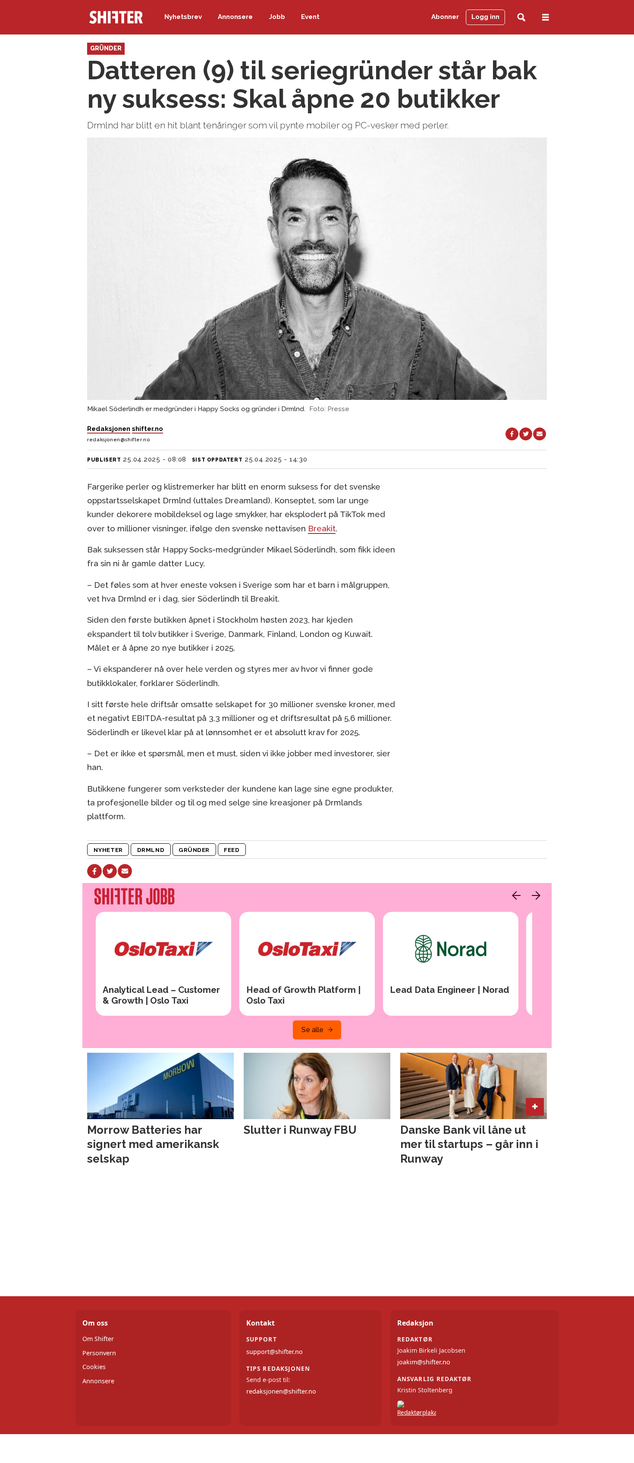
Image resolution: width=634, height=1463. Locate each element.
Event (310, 17)
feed (231, 849)
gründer (194, 849)
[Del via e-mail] (539, 433)
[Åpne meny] (546, 17)
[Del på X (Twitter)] (525, 433)
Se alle (312, 1030)
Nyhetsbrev (183, 17)
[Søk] (521, 17)
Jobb (277, 17)
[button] (514, 895)
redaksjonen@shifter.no (281, 1391)
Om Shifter (98, 1339)
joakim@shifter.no (423, 1362)
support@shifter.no (274, 1352)
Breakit (322, 528)
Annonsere (235, 17)
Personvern (99, 1353)
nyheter (108, 849)
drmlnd (150, 849)
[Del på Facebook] (511, 433)
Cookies (94, 1367)
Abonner (445, 17)
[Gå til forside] (116, 17)
